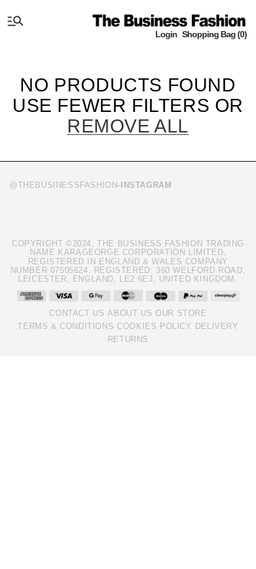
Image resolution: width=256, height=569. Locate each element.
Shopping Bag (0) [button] (214, 34)
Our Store (180, 313)
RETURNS (128, 339)
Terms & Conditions (65, 326)
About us (129, 313)
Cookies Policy (154, 326)
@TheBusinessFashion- (90, 185)
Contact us (76, 313)
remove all (128, 126)
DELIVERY (217, 326)
